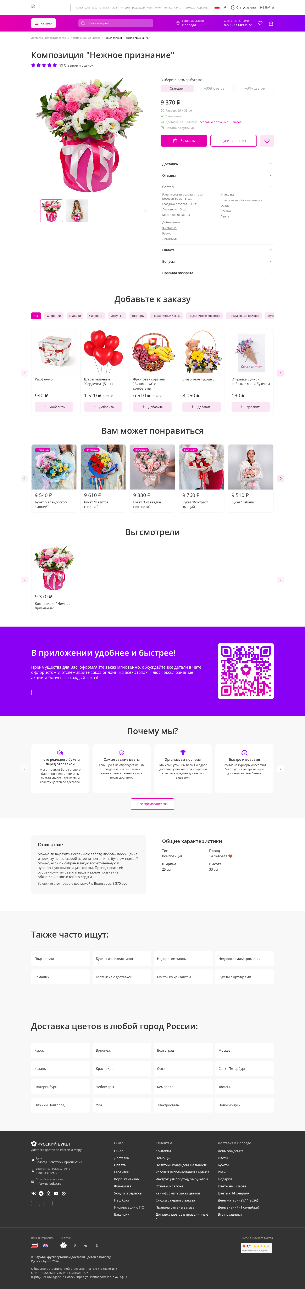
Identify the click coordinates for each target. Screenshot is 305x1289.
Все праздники (230, 1214)
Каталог (46, 23)
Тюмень (224, 1087)
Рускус (166, 233)
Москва (224, 1050)
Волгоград (165, 1050)
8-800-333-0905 (46, 1173)
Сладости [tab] (95, 316)
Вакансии (121, 1214)
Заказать (188, 140)
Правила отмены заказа (175, 1207)
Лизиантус (169, 209)
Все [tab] (36, 316)
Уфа (99, 1105)
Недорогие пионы (172, 958)
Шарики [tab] (75, 316)
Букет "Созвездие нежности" (147, 478)
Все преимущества (152, 804)
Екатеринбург (45, 1087)
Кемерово (165, 1087)
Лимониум (169, 239)
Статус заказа (246, 7)
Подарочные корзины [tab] (204, 316)
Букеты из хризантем (174, 977)
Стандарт (177, 88)
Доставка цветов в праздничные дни (182, 1216)
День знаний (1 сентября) (238, 1207)
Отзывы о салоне (169, 1186)
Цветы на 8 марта (232, 1186)
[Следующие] (145, 211)
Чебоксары (105, 1087)
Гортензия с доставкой (114, 977)
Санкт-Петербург (232, 1068)
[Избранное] (260, 23)
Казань (40, 1068)
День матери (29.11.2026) (238, 1200)
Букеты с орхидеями (234, 977)
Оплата (104, 7)
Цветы (223, 1158)
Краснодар (104, 1068)
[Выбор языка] (217, 7)
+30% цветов (214, 88)
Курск (39, 1050)
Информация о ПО (129, 1207)
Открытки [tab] (54, 316)
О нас (79, 7)
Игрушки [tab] (117, 316)
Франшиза (122, 1186)
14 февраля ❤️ (220, 856)
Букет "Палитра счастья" (96, 478)
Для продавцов (135, 7)
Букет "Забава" (243, 498)
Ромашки (42, 977)
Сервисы (202, 7)
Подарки (225, 1179)
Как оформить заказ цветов (178, 1193)
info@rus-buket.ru (48, 1184)
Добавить (57, 407)
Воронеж (103, 1050)
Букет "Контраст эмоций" (195, 478)
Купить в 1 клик (233, 140)
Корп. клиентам (157, 7)
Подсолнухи (44, 958)
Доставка (91, 7)
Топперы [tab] (138, 316)
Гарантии (117, 7)
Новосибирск (229, 1105)
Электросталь (168, 1105)
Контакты (175, 7)
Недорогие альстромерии (239, 958)
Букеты (223, 1165)
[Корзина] (271, 23)
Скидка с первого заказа (175, 1200)
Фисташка (169, 228)
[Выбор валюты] (225, 7)
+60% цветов (254, 88)
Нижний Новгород (49, 1105)
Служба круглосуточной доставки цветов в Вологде (72, 1257)
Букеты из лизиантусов (114, 958)
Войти (269, 7)
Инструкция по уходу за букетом (182, 1179)
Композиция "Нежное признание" (52, 601)
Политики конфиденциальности (181, 1165)
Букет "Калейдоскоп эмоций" (51, 478)
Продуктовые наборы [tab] (243, 316)
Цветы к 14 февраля (234, 1193)
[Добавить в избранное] (267, 141)
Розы (222, 1172)
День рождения (230, 1151)
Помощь (189, 7)
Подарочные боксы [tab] (166, 316)
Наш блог (122, 1200)
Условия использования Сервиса (182, 1172)
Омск (161, 1068)
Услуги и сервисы (128, 1193)
